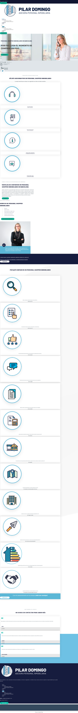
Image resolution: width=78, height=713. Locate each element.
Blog (3, 23)
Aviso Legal (1, 710)
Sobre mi (4, 22)
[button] (3, 3)
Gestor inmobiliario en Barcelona (8, 21)
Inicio (3, 18)
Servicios (4, 19)
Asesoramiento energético (7, 20)
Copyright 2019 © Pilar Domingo (5, 704)
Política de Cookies (6, 708)
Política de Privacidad (8, 706)
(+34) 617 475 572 (4, 1)
